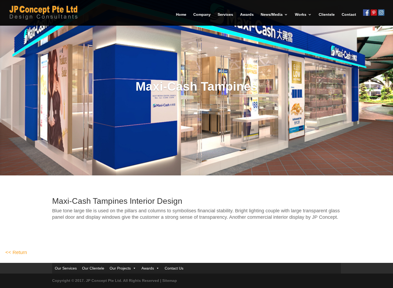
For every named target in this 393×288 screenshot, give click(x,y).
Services (225, 15)
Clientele (327, 15)
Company (202, 15)
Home (181, 15)
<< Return (16, 278)
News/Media (272, 15)
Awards (247, 15)
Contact (349, 15)
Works (300, 15)
